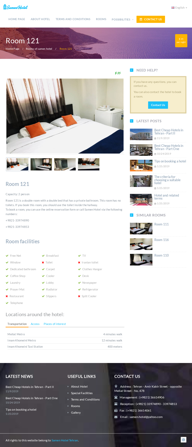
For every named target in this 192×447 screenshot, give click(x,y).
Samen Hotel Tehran (65, 440)
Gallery (76, 412)
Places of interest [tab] (55, 324)
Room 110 (161, 255)
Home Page (16, 19)
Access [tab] (35, 324)
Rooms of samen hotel (39, 48)
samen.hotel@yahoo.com (146, 416)
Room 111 (161, 224)
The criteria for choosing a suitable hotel (167, 180)
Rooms (101, 19)
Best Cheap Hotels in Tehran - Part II (168, 131)
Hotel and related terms (166, 197)
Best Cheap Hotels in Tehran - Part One (168, 147)
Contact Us (153, 19)
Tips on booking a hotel (170, 161)
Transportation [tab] (17, 324)
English (180, 7)
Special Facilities (82, 393)
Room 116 (161, 240)
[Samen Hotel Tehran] (15, 6)
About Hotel (40, 19)
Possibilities (121, 19)
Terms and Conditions (73, 19)
